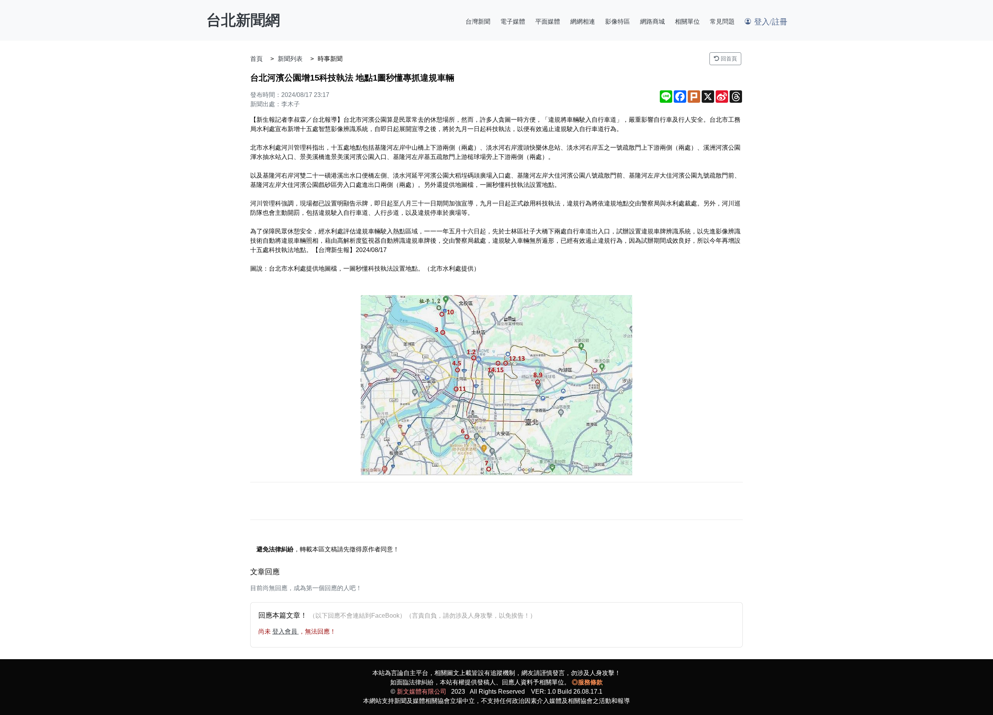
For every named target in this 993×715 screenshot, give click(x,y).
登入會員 (285, 631)
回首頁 (728, 58)
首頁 (256, 58)
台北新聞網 (243, 20)
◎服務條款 (587, 682)
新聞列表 (290, 58)
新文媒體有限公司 (421, 691)
